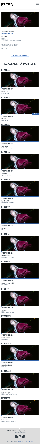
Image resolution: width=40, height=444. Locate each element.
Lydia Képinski (7, 34)
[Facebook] (16, 436)
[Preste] (7, 5)
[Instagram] (23, 436)
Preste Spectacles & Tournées (24, 431)
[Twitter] (20, 436)
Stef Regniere (29, 441)
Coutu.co (20, 441)
